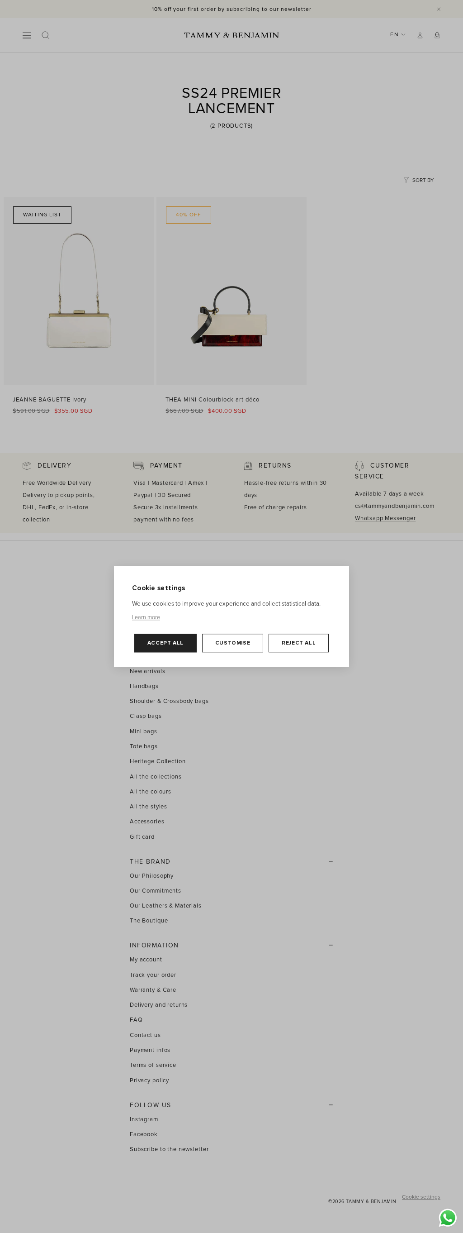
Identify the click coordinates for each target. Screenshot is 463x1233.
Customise (232, 643)
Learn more (146, 617)
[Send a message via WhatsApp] (447, 1217)
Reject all (299, 643)
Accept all (165, 643)
